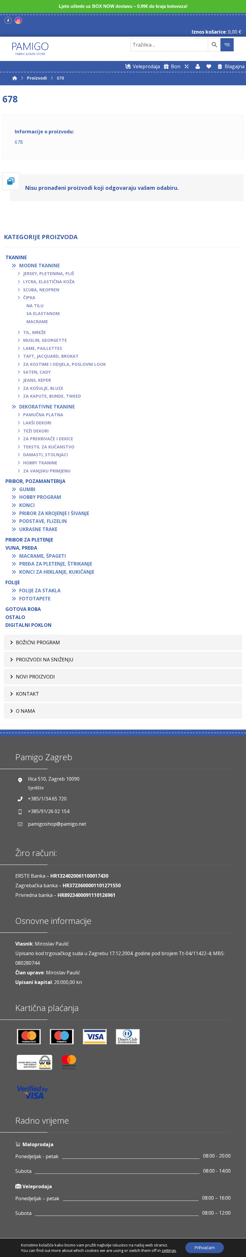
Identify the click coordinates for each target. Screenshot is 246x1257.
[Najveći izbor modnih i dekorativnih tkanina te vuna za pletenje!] (30, 49)
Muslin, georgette (45, 340)
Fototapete (34, 598)
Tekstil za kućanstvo (48, 447)
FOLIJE (12, 582)
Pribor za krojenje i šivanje (54, 513)
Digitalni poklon (28, 625)
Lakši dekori (37, 423)
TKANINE (16, 257)
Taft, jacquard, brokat (51, 356)
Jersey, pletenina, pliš (48, 273)
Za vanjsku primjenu (46, 471)
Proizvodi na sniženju (45, 659)
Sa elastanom (43, 313)
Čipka (29, 297)
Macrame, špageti (42, 556)
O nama (25, 711)
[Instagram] (18, 20)
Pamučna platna (43, 414)
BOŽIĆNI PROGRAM (38, 642)
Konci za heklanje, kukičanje (56, 572)
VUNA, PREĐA (21, 548)
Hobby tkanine (40, 463)
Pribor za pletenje (29, 539)
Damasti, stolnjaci (45, 454)
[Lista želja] (209, 66)
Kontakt (27, 694)
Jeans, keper (37, 380)
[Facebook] (8, 20)
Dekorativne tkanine (47, 406)
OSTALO (15, 617)
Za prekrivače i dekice (48, 439)
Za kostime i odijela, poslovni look (64, 364)
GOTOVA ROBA (23, 609)
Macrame (37, 321)
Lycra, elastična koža (49, 281)
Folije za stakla (40, 590)
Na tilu (35, 305)
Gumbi (27, 489)
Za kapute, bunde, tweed (52, 396)
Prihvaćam (204, 1247)
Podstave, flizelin (43, 521)
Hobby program (40, 497)
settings (169, 1250)
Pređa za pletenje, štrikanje (55, 563)
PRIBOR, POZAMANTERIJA (35, 481)
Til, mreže (34, 332)
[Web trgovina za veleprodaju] (186, 66)
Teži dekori (36, 431)
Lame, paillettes (42, 348)
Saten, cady (37, 372)
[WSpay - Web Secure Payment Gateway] (37, 1064)
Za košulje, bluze (43, 388)
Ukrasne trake (38, 529)
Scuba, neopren (41, 290)
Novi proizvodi (35, 676)
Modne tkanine (39, 265)
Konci (27, 505)
